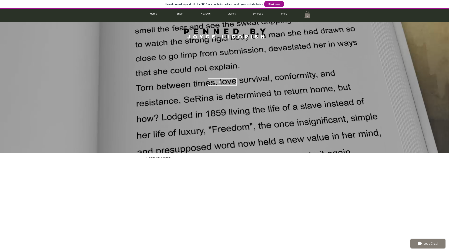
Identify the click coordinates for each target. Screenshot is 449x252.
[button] (307, 14)
